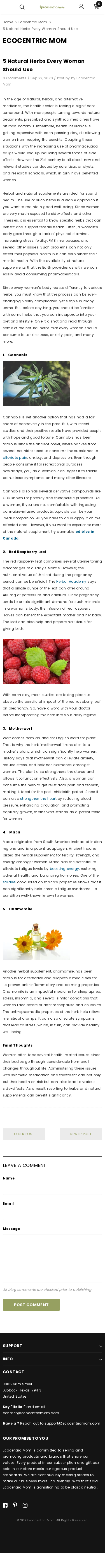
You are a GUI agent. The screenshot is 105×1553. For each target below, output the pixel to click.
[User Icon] (81, 7)
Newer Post (81, 1134)
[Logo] (52, 7)
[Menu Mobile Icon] (6, 7)
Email (8, 1203)
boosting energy (64, 868)
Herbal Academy (71, 581)
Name (9, 1178)
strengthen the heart (38, 798)
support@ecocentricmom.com (72, 1423)
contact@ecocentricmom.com (31, 1413)
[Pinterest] (15, 1505)
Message (11, 1228)
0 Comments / (17, 78)
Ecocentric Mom (32, 22)
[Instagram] (25, 1505)
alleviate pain (15, 457)
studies (9, 882)
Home (8, 22)
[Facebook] (5, 1505)
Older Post (24, 1134)
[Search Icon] (22, 7)
